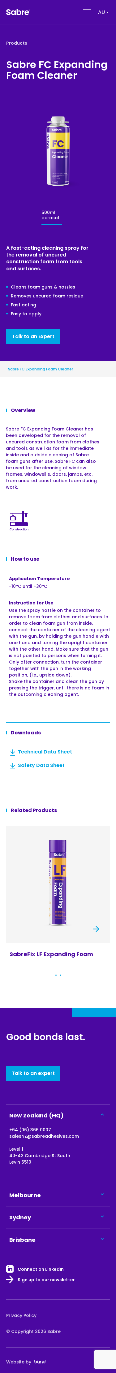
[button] (56, 975)
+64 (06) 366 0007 (30, 1130)
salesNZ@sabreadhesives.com (44, 1136)
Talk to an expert (33, 1073)
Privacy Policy (21, 1315)
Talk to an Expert (33, 336)
